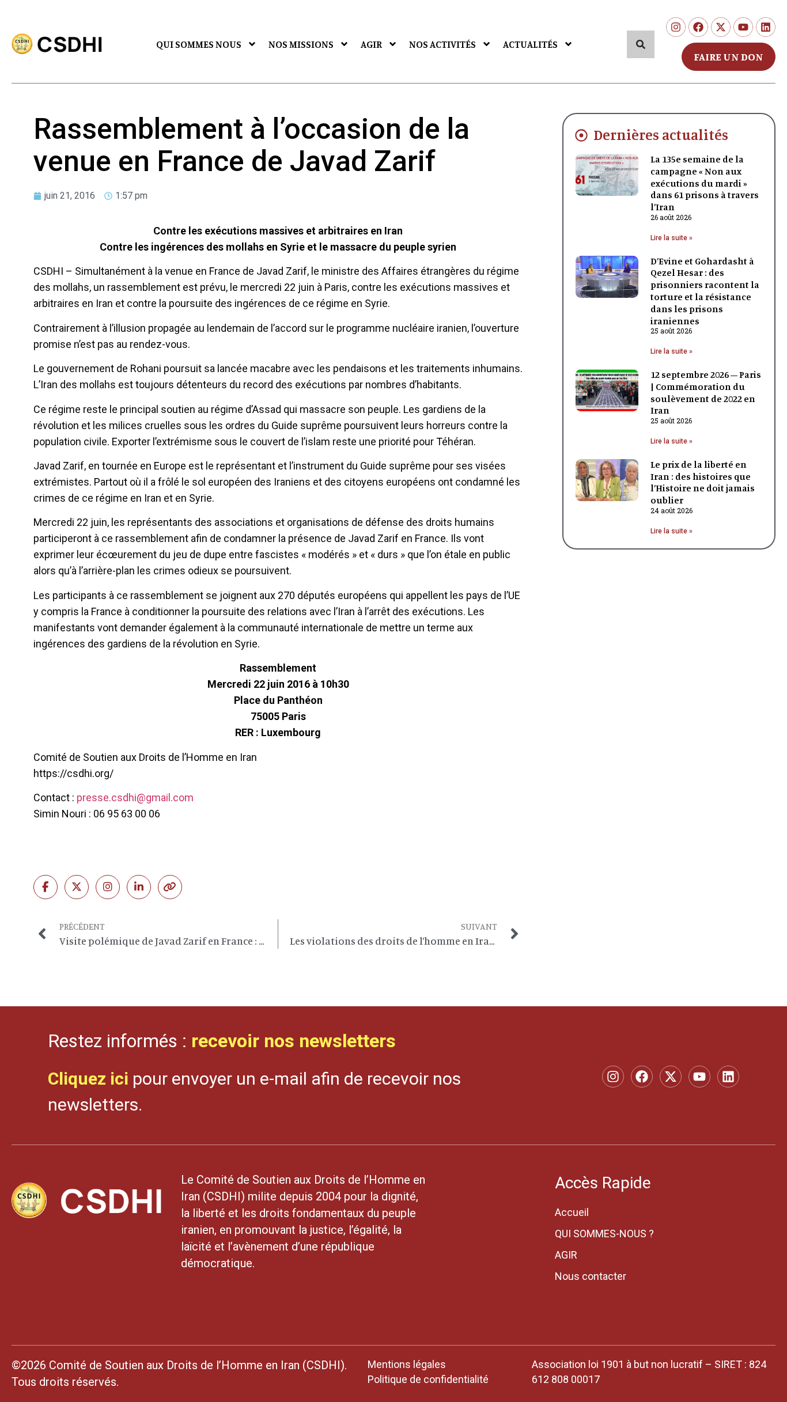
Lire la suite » (671, 238)
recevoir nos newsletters (293, 1041)
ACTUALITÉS (530, 44)
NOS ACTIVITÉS (442, 44)
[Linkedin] (765, 27)
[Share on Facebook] (45, 887)
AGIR (371, 44)
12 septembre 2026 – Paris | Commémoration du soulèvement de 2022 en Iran (705, 392)
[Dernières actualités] (581, 135)
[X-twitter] (721, 27)
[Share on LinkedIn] (139, 887)
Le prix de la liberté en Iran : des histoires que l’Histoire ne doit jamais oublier (702, 482)
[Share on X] (77, 887)
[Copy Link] (170, 887)
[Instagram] (676, 27)
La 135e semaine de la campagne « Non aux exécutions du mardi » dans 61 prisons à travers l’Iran (704, 183)
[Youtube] (743, 27)
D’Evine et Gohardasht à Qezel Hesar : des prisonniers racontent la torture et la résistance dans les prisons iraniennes (704, 291)
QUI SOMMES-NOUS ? (604, 1233)
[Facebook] (698, 27)
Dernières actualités (660, 134)
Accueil (572, 1212)
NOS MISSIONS (301, 44)
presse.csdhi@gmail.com (135, 797)
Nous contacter (590, 1276)
